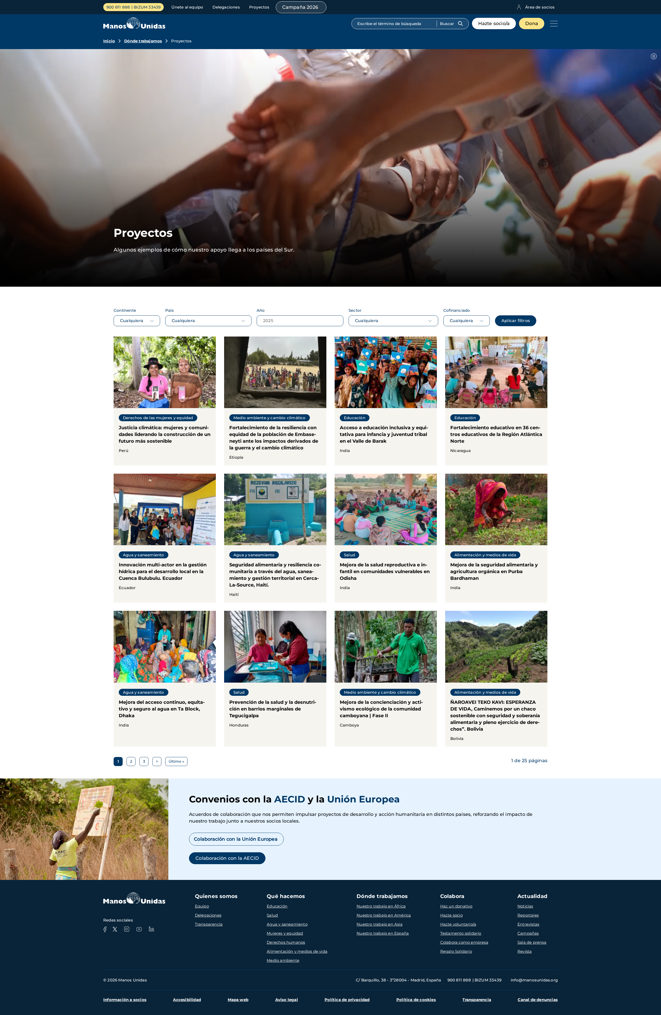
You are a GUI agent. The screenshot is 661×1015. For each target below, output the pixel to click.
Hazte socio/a (494, 23)
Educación (277, 906)
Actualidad (532, 896)
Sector (355, 310)
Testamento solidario (460, 933)
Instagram (126, 929)
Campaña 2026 (300, 7)
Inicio (109, 40)
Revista (524, 951)
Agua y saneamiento (287, 924)
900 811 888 (118, 7)
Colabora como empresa (464, 942)
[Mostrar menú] (552, 23)
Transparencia (209, 924)
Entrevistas (528, 924)
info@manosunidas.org (534, 980)
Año (261, 310)
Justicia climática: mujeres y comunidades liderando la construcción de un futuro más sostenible (165, 401)
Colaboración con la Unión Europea (236, 839)
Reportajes (528, 915)
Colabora (452, 896)
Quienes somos (216, 896)
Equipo (202, 906)
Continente (125, 310)
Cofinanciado (456, 310)
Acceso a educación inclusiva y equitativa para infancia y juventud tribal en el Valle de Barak (386, 401)
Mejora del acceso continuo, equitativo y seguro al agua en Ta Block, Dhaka (165, 678)
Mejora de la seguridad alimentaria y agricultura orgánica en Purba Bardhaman (496, 538)
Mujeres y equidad (285, 933)
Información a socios (124, 999)
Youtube (139, 929)
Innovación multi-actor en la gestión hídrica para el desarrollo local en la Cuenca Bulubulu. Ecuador (165, 538)
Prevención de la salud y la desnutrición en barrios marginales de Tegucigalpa (275, 678)
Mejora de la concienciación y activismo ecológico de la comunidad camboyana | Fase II (386, 678)
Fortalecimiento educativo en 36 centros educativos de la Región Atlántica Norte (496, 401)
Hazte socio (451, 915)
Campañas (528, 933)
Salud (272, 915)
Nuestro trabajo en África (381, 906)
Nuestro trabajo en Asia (380, 924)
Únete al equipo (187, 7)
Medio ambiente (283, 960)
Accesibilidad (187, 999)
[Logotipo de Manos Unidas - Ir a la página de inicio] (134, 27)
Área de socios (540, 7)
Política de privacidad (347, 999)
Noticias (525, 906)
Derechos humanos (286, 942)
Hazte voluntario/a (458, 924)
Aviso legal (286, 999)
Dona (531, 23)
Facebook (104, 929)
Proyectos (259, 7)
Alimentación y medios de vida (297, 951)
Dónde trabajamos (143, 40)
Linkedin (151, 929)
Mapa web (238, 999)
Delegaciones (226, 7)
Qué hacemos (286, 896)
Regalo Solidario (456, 951)
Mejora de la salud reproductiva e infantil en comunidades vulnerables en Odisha (386, 538)
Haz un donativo (456, 906)
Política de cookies (416, 999)
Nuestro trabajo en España (383, 933)
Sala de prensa (531, 942)
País (169, 310)
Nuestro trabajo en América (384, 915)
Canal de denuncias (538, 999)
